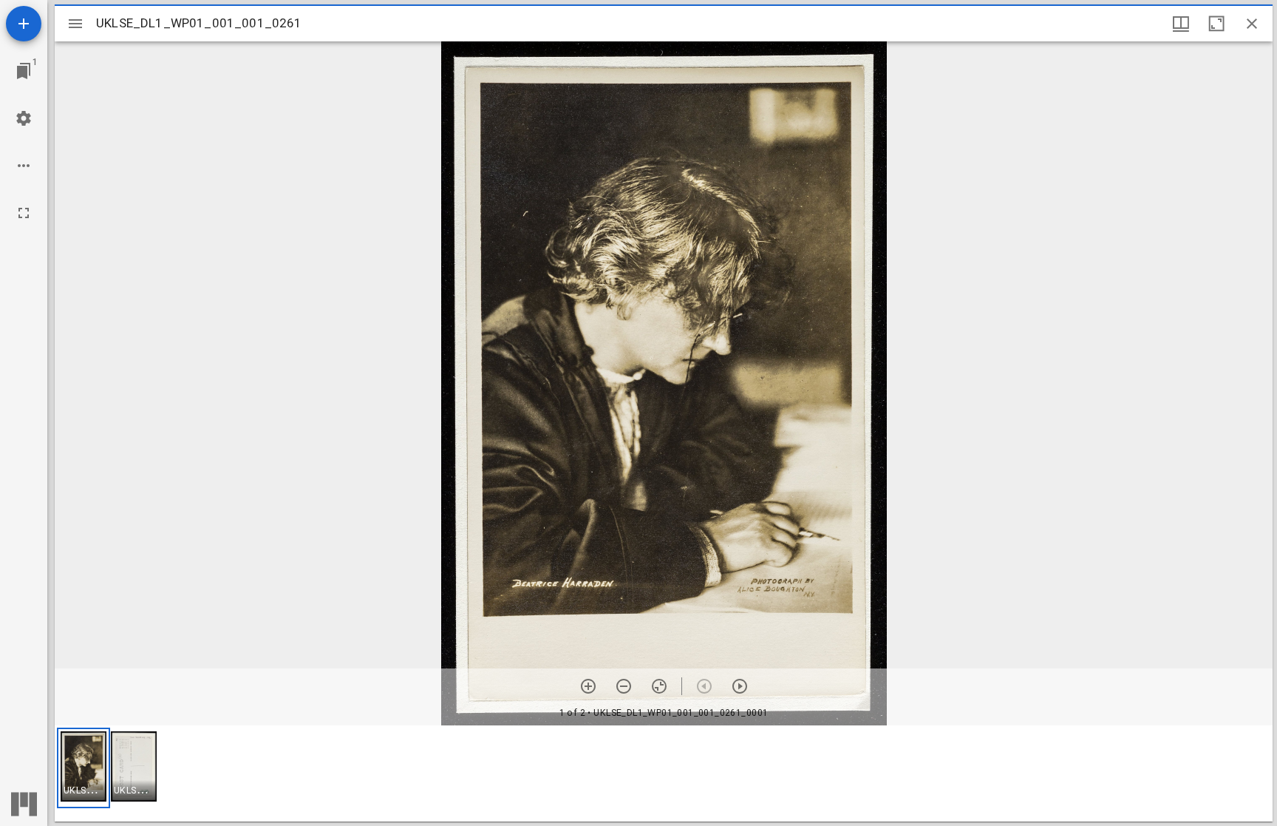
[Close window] (1252, 23)
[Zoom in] (588, 686)
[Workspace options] (23, 165)
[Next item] (739, 686)
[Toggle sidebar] (75, 23)
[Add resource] (23, 23)
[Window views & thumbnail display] (1181, 23)
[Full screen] (23, 213)
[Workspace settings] (23, 118)
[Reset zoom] (659, 686)
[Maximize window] (1216, 23)
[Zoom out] (623, 686)
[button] (83, 768)
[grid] (664, 773)
